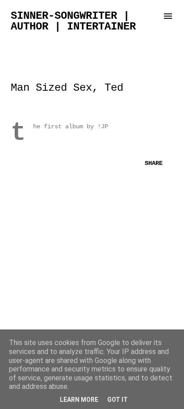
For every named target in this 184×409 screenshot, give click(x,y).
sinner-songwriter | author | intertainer (73, 21)
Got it (117, 399)
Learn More (79, 399)
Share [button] (154, 163)
